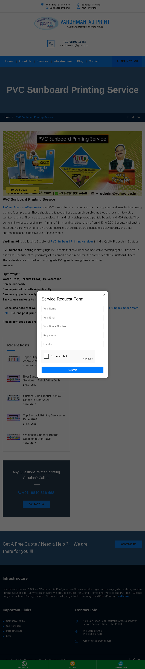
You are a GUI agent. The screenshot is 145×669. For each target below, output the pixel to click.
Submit (72, 370)
